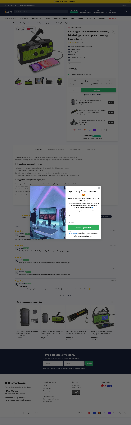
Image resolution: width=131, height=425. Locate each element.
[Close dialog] (98, 188)
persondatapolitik (73, 233)
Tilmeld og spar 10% (83, 228)
